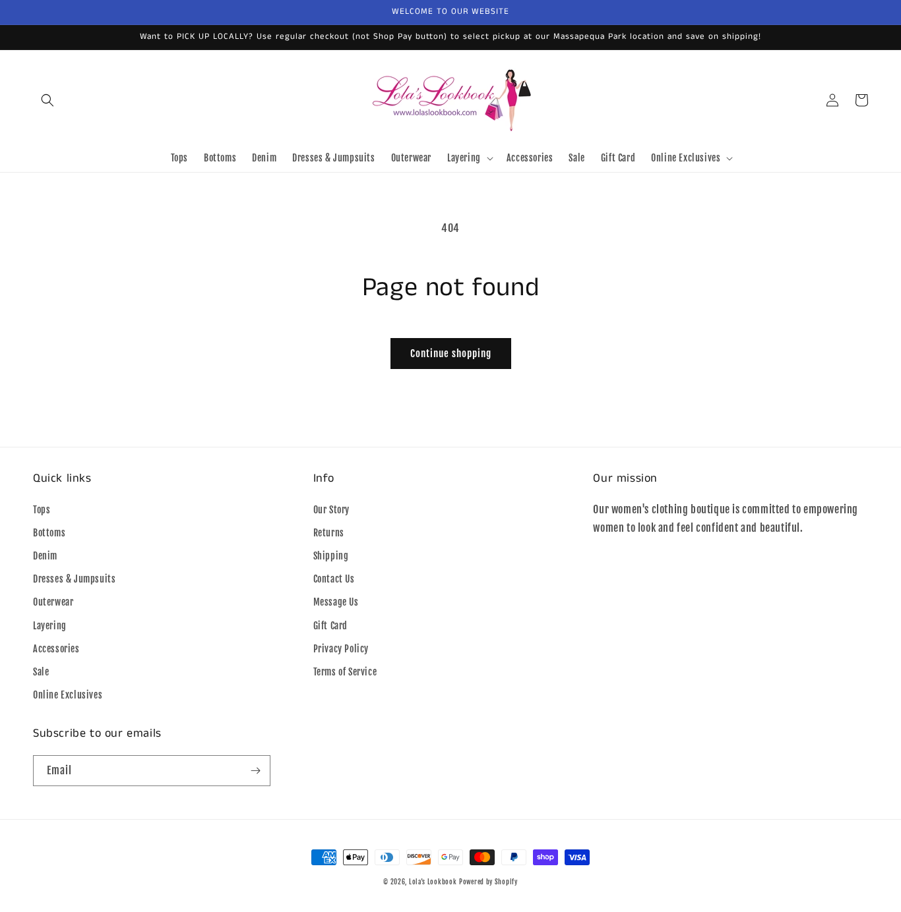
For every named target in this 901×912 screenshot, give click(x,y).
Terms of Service (345, 671)
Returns (328, 532)
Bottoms (49, 532)
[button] (47, 100)
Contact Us (334, 578)
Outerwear (53, 602)
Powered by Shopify (488, 882)
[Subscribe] (255, 770)
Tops (41, 509)
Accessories (56, 648)
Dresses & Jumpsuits (74, 578)
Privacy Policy (341, 648)
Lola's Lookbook (433, 882)
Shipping (331, 555)
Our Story (331, 509)
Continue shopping (450, 353)
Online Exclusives (67, 694)
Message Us (336, 602)
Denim (45, 555)
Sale (41, 671)
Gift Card (330, 625)
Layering (50, 625)
